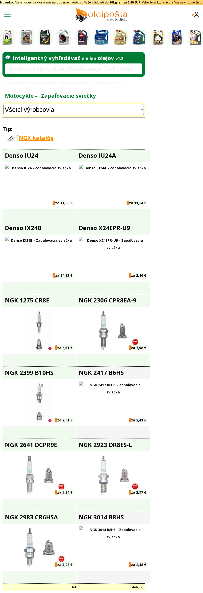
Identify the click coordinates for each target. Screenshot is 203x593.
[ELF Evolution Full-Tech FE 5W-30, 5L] (176, 37)
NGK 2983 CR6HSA (31, 517)
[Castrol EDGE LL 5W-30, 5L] (120, 37)
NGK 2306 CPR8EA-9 (107, 300)
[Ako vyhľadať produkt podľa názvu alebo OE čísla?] (7, 57)
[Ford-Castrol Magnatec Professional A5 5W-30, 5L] (139, 37)
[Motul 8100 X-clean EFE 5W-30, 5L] (82, 37)
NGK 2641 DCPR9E (31, 445)
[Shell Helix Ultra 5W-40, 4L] (195, 37)
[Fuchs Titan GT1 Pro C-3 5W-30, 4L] (63, 37)
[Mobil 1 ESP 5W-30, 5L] (7, 37)
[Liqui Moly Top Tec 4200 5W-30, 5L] (26, 37)
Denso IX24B (23, 228)
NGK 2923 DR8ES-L (105, 445)
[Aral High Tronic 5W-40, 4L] (101, 37)
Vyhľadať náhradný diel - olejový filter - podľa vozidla (63, 82)
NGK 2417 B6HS (101, 372)
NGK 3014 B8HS (101, 517)
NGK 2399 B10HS (29, 372)
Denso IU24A (97, 155)
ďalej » (137, 587)
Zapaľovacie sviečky (68, 95)
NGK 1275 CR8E (27, 300)
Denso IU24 (21, 155)
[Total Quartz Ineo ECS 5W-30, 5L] (158, 37)
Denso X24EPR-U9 (104, 228)
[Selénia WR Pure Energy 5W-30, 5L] (45, 37)
